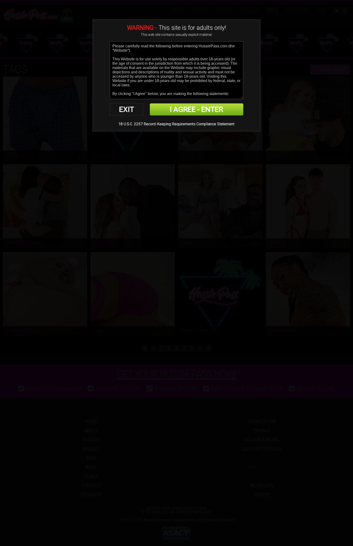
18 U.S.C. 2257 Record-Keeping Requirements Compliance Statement (176, 124)
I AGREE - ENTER (196, 109)
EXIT (126, 109)
